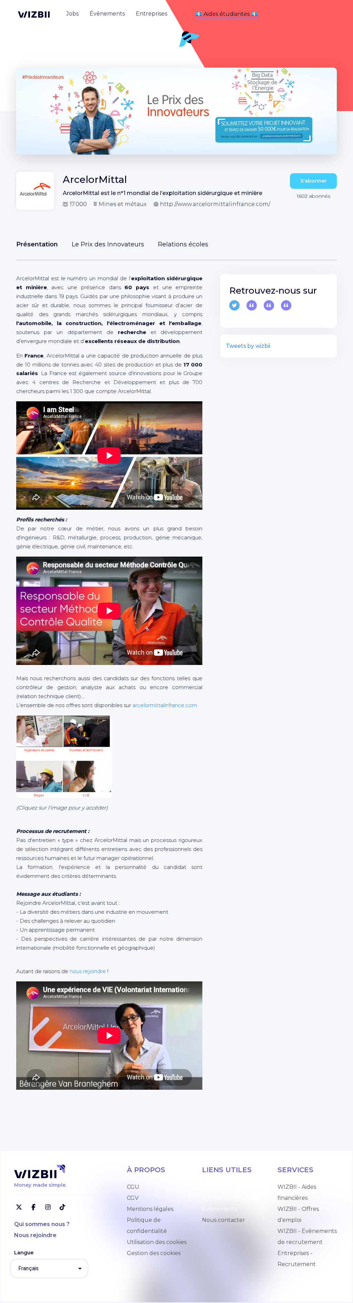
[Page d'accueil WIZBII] (34, 14)
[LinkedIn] (286, 305)
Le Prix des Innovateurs (108, 244)
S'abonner (313, 181)
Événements (219, 1209)
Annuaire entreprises (231, 1198)
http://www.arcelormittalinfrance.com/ (215, 204)
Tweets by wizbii (248, 346)
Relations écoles (183, 244)
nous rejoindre (88, 971)
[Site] (269, 305)
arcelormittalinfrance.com (164, 705)
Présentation (37, 244)
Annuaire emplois (226, 1187)
